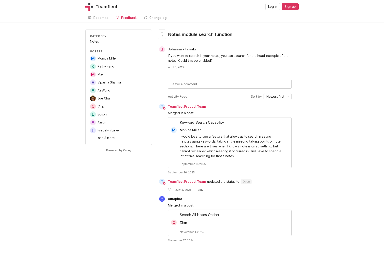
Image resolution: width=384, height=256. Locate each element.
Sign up (290, 6)
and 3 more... (107, 138)
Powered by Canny (118, 150)
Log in (272, 6)
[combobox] (278, 96)
